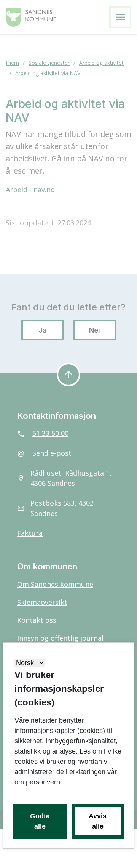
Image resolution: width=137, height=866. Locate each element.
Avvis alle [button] (98, 821)
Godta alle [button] (40, 821)
